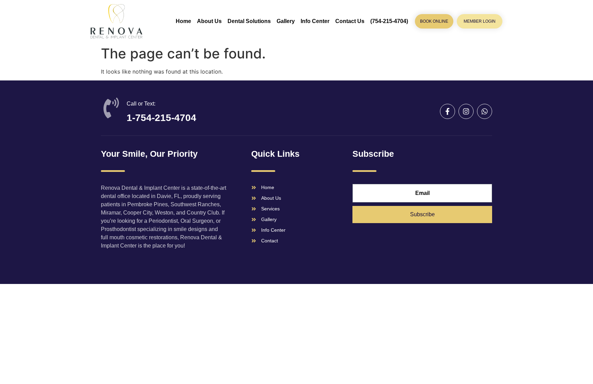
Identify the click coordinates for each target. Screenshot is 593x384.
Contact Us (349, 21)
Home (183, 21)
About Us (209, 21)
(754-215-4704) (389, 21)
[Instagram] (466, 111)
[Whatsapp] (484, 111)
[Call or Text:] (111, 108)
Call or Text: (141, 104)
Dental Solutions (249, 21)
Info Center (315, 21)
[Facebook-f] (447, 111)
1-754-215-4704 (161, 117)
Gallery (286, 21)
